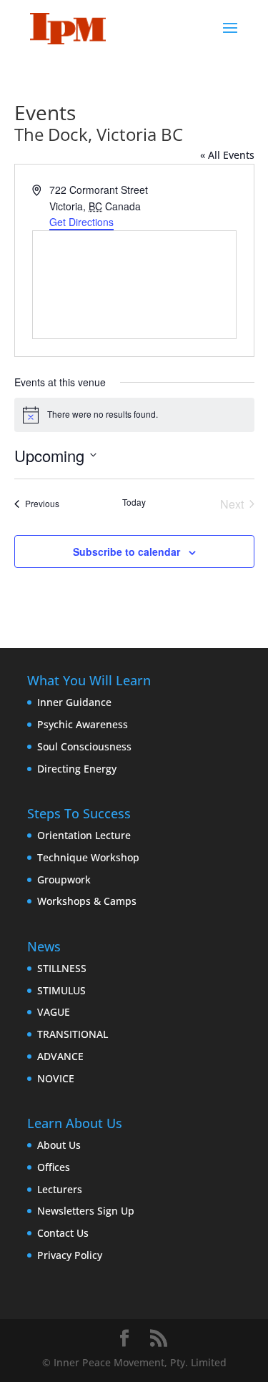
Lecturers (59, 1189)
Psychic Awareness (82, 724)
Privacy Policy (69, 1255)
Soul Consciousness (84, 746)
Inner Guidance (74, 702)
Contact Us (63, 1233)
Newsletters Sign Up (85, 1210)
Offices (53, 1167)
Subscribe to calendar (126, 551)
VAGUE (53, 1012)
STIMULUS (61, 990)
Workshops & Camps (87, 901)
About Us (59, 1145)
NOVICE (55, 1078)
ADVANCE (60, 1056)
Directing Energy (76, 768)
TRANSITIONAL (72, 1034)
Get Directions (81, 222)
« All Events (227, 155)
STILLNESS (61, 968)
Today (134, 502)
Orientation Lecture (84, 835)
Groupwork (64, 879)
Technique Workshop (88, 857)
